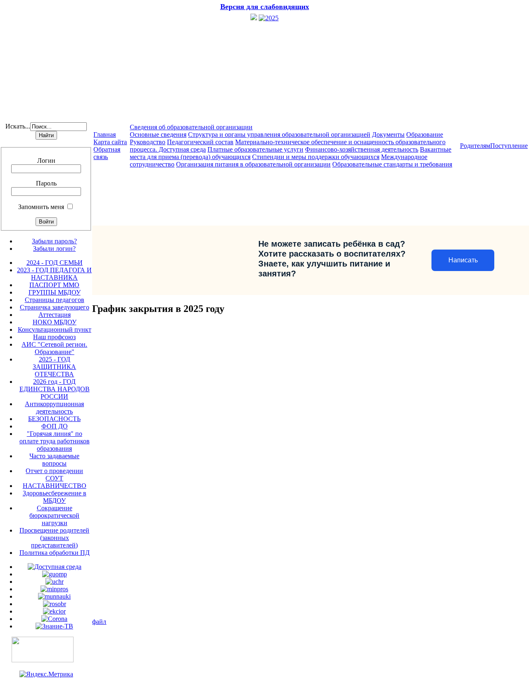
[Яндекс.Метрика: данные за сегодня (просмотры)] (46, 674)
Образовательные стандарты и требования (392, 164)
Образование (424, 134)
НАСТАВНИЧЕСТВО (54, 485)
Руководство (147, 141)
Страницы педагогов (54, 299)
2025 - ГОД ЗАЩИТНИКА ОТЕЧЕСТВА (54, 367)
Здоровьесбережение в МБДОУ (54, 497)
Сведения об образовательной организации (191, 127)
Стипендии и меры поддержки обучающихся (315, 156)
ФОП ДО (54, 426)
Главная (104, 134)
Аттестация (54, 314)
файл (99, 621)
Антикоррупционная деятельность (54, 407)
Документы (388, 134)
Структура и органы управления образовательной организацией (279, 134)
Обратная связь (106, 153)
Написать (463, 260)
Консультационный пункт (54, 329)
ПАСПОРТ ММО (54, 284)
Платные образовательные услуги (255, 149)
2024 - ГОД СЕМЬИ (54, 262)
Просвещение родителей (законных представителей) (54, 538)
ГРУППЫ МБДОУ (55, 292)
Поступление (509, 145)
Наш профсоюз (54, 336)
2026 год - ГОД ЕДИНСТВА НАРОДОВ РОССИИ (54, 389)
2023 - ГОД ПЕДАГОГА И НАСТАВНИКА (54, 273)
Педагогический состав (200, 141)
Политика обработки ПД (54, 552)
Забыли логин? (54, 248)
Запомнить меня (41, 206)
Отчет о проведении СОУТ (54, 474)
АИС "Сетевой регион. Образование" (54, 348)
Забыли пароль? (54, 241)
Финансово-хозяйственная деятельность (361, 149)
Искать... (17, 126)
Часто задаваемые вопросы (54, 459)
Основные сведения (158, 134)
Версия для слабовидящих (264, 6)
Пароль (46, 183)
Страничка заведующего (54, 307)
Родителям (475, 145)
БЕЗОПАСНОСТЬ (54, 418)
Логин (46, 160)
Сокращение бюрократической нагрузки (54, 515)
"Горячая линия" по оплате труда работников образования (54, 441)
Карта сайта (110, 141)
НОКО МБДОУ (54, 322)
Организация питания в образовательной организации (253, 164)
